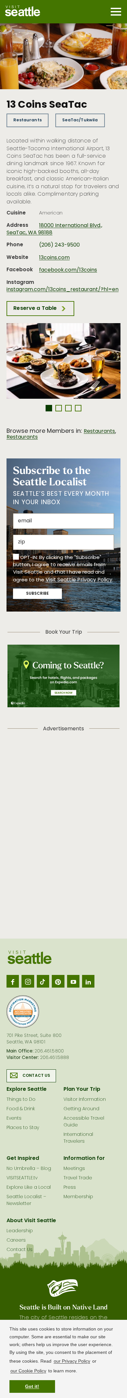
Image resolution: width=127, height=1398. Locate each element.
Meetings (74, 1169)
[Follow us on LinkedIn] (88, 981)
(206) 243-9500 (59, 245)
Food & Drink (21, 1109)
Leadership (20, 1231)
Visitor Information (85, 1099)
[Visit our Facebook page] (13, 981)
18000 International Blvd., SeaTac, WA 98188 (54, 229)
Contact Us (36, 1076)
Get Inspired (23, 1158)
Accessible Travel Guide (84, 1122)
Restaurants (27, 120)
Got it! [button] (32, 1386)
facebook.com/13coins (68, 270)
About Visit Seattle (31, 1221)
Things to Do (21, 1099)
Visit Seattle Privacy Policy (79, 580)
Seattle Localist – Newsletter (26, 1200)
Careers (16, 1240)
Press (70, 1187)
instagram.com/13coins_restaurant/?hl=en (63, 290)
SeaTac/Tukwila (80, 120)
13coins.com (54, 258)
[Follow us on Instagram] (27, 981)
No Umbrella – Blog (29, 1169)
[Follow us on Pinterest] (58, 981)
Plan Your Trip (82, 1089)
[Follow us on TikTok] (43, 981)
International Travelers (78, 1138)
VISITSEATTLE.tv (22, 1178)
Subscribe (37, 593)
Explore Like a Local (29, 1187)
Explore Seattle (27, 1089)
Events (14, 1118)
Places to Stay (23, 1128)
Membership (78, 1197)
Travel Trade (78, 1178)
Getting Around (81, 1109)
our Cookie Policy (28, 1370)
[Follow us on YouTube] (73, 981)
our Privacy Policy (72, 1361)
